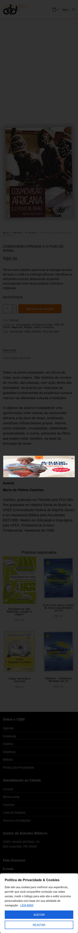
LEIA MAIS (26, 905)
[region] (39, 903)
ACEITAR (39, 915)
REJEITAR (39, 925)
